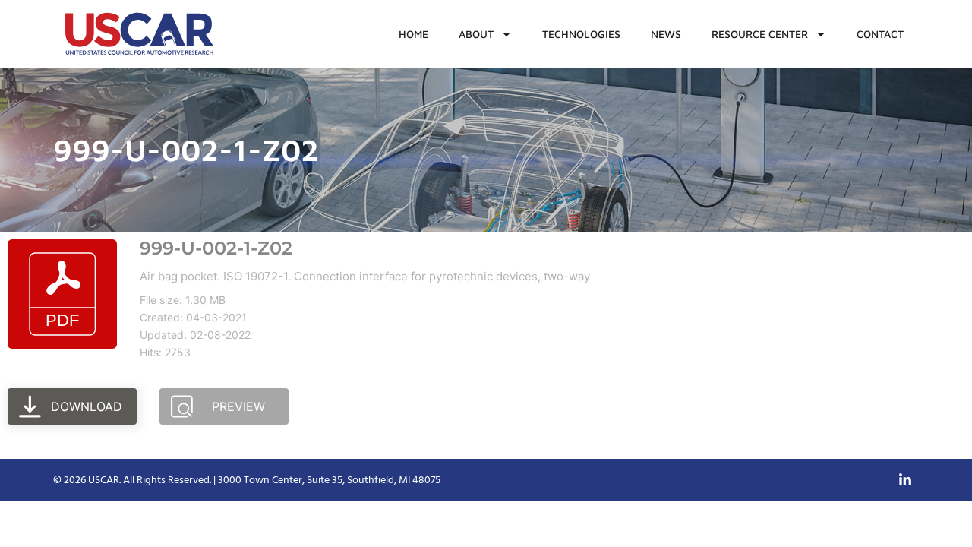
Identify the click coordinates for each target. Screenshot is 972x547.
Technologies (581, 33)
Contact (880, 33)
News (666, 33)
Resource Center (760, 33)
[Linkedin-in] (905, 480)
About (476, 33)
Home (413, 33)
